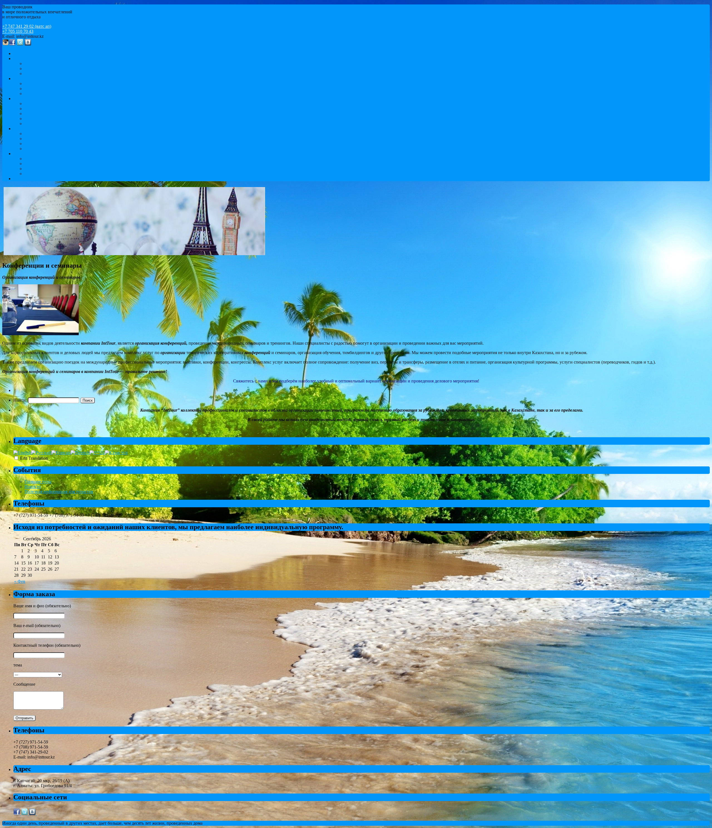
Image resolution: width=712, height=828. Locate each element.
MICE (18, 58)
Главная (20, 53)
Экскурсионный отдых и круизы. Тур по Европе (70, 83)
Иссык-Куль (35, 93)
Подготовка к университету (51, 108)
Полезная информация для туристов (58, 491)
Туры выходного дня (44, 148)
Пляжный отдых (40, 88)
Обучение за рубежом (34, 98)
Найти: (20, 400)
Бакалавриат (36, 113)
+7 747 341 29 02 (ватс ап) (26, 26)
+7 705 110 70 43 (17, 31)
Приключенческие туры (47, 143)
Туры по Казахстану (32, 128)
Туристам (22, 153)
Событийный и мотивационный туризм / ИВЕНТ (71, 68)
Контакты (22, 178)
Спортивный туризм (44, 73)
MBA (29, 123)
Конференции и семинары (49, 63)
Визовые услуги (39, 168)
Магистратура (37, 118)
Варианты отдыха (30, 78)
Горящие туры (37, 481)
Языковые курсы (40, 103)
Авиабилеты (36, 158)
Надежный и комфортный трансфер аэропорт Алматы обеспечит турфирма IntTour (103, 173)
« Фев (19, 581)
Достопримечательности (47, 133)
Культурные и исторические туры (56, 138)
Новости (32, 486)
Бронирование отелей (45, 163)
